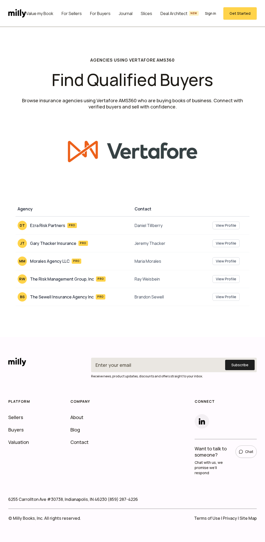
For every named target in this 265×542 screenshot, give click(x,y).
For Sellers (72, 13)
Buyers (16, 430)
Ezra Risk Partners (47, 225)
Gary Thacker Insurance (53, 243)
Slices (146, 13)
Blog (75, 430)
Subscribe (239, 364)
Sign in (210, 13)
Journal (125, 13)
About (76, 417)
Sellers (15, 417)
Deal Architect (178, 13)
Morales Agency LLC (50, 261)
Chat (249, 451)
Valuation (18, 442)
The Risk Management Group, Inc (62, 279)
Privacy (230, 518)
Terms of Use (207, 518)
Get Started (240, 13)
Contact (79, 442)
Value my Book (39, 13)
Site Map (248, 518)
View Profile (226, 225)
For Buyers (100, 13)
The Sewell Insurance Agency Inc (62, 297)
